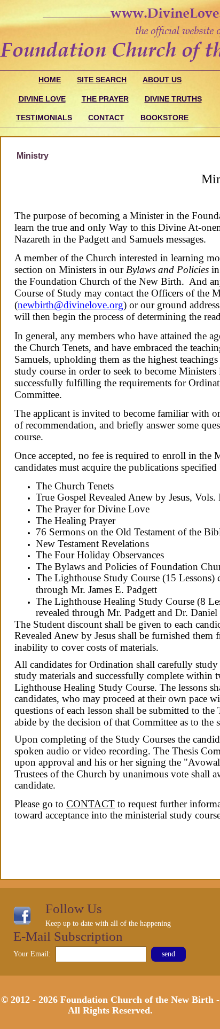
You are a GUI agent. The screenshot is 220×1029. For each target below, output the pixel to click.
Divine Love (42, 99)
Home (49, 79)
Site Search (102, 79)
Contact (106, 117)
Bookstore (164, 117)
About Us (162, 79)
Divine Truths (173, 99)
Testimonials (44, 117)
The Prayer (105, 99)
